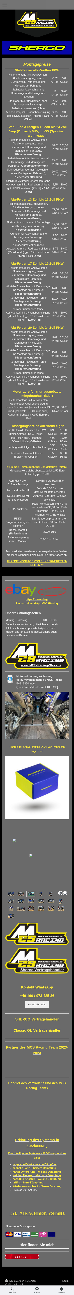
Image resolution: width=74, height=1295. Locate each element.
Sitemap (31, 1280)
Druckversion (17, 1280)
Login (65, 1280)
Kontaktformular (37, 1004)
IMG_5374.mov (25, 683)
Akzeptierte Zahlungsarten (20, 1226)
